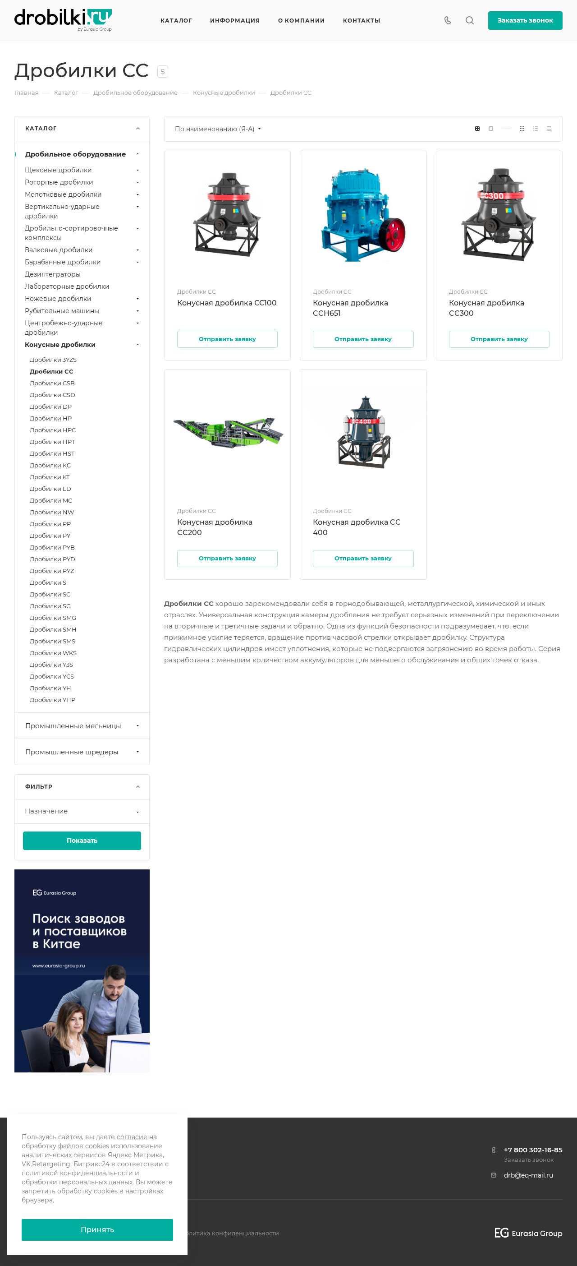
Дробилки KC (50, 465)
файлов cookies (83, 1146)
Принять (97, 1229)
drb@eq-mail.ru (528, 1175)
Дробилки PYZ (52, 570)
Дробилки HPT (52, 441)
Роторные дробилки (59, 182)
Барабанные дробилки (63, 262)
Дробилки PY (50, 535)
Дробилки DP (51, 406)
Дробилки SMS (52, 641)
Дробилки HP (51, 418)
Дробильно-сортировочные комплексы (71, 233)
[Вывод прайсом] (549, 128)
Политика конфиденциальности (229, 1233)
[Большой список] (491, 128)
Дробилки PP (50, 523)
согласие (132, 1137)
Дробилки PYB (52, 547)
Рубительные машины (62, 311)
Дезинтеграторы (53, 274)
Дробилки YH (50, 688)
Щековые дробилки (58, 170)
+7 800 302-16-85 (533, 1150)
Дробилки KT (49, 477)
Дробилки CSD (52, 394)
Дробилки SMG (53, 617)
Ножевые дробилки (58, 299)
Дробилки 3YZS (53, 359)
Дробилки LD (50, 488)
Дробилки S (48, 582)
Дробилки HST (52, 453)
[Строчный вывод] (535, 128)
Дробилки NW (52, 512)
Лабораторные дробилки (67, 286)
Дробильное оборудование (75, 154)
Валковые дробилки (59, 250)
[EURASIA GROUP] (525, 1233)
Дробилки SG (50, 606)
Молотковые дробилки (63, 194)
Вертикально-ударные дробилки (62, 211)
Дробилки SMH (53, 629)
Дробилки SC (50, 594)
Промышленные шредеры (72, 752)
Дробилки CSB (52, 383)
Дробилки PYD (52, 559)
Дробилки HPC (53, 430)
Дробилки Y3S (51, 664)
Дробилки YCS (52, 676)
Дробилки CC (51, 371)
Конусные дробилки (60, 345)
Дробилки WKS (53, 652)
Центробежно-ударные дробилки (64, 328)
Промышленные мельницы (73, 725)
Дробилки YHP (52, 699)
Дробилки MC (51, 500)
